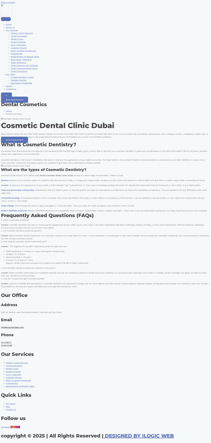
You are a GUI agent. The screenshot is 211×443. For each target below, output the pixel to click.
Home (8, 24)
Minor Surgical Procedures (23, 51)
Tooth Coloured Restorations (24, 68)
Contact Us (11, 89)
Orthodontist (16, 54)
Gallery (9, 86)
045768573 (6, 342)
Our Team (10, 74)
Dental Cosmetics (19, 36)
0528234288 (6, 345)
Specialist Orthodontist (21, 83)
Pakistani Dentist (18, 80)
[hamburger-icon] (6, 19)
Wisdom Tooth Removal (22, 33)
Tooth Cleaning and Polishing (24, 65)
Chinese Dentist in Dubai (22, 77)
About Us (10, 27)
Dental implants (18, 42)
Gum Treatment (18, 45)
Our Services (12, 30)
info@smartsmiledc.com (12, 327)
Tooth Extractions (19, 71)
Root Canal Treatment (21, 59)
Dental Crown (17, 39)
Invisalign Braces (18, 48)
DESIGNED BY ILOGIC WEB (138, 436)
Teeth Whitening (18, 62)
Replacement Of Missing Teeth (25, 57)
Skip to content (8, 2)
